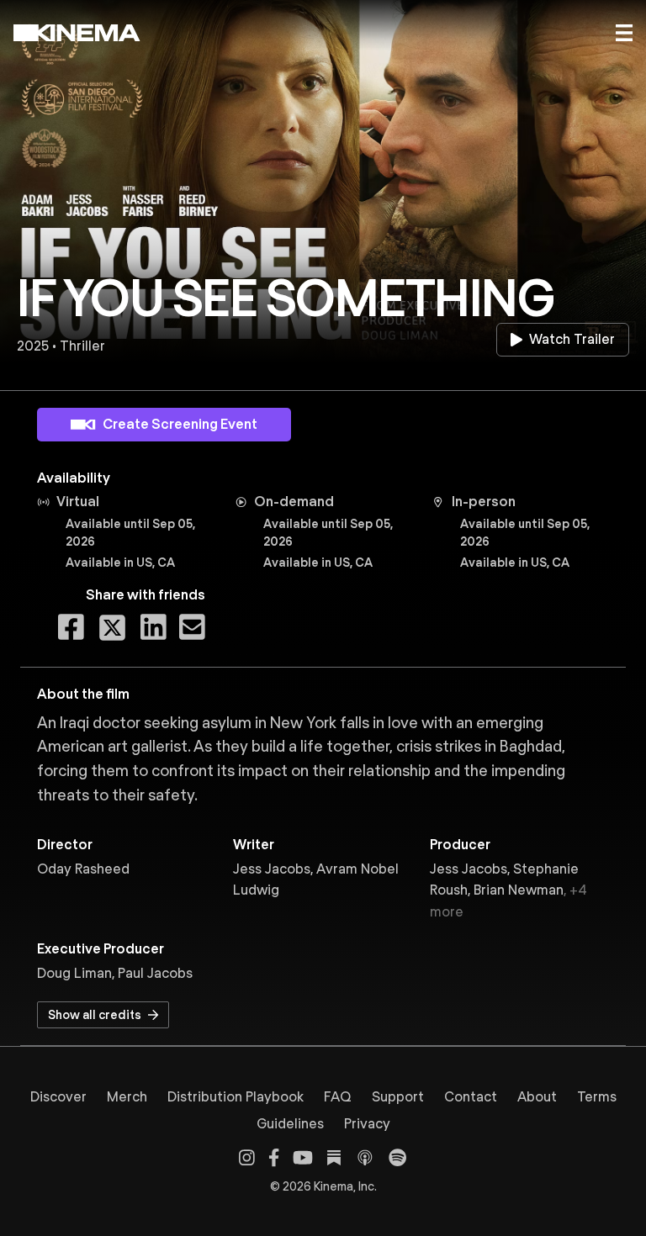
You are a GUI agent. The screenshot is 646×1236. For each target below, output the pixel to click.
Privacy (367, 1124)
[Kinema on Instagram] (247, 1157)
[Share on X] (112, 627)
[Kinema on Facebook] (273, 1157)
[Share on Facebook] (71, 627)
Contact (470, 1097)
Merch (127, 1097)
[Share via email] (192, 627)
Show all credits (94, 1015)
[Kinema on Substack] (334, 1157)
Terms (597, 1097)
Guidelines (290, 1124)
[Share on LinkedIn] (153, 627)
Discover (58, 1097)
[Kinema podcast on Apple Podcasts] (365, 1158)
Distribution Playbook (235, 1097)
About (537, 1097)
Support (398, 1097)
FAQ (338, 1097)
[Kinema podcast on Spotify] (397, 1157)
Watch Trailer (572, 339)
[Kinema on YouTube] (303, 1157)
